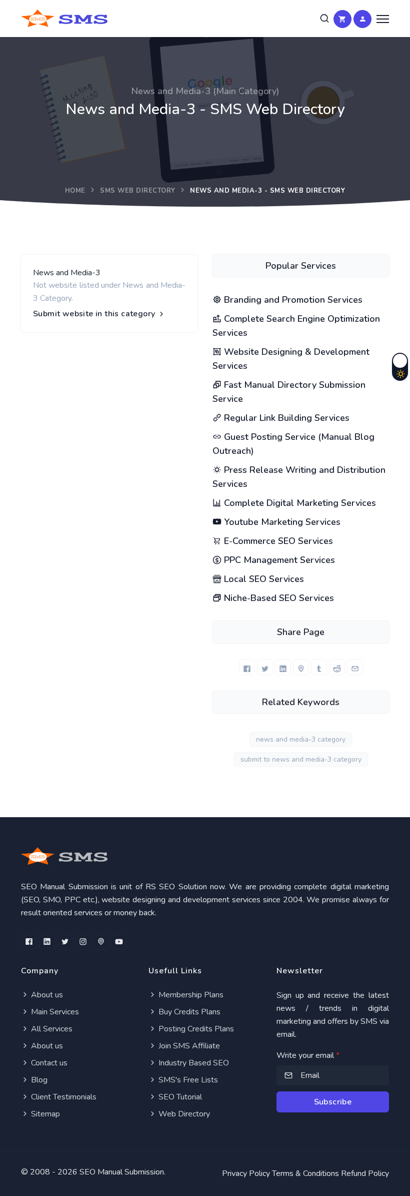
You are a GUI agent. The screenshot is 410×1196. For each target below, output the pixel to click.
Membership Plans (190, 994)
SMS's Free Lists (187, 1079)
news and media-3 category (301, 739)
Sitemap (44, 1113)
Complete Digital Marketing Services (299, 503)
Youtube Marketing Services (281, 522)
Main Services (54, 1011)
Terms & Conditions (305, 1173)
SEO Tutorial (179, 1096)
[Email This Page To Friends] (355, 667)
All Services (50, 1028)
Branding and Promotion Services (292, 300)
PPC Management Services (278, 560)
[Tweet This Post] (265, 667)
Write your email (308, 1055)
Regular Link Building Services (286, 418)
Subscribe (333, 1101)
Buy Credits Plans (188, 1011)
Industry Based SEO (192, 1062)
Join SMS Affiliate (188, 1045)
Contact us (48, 1062)
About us (46, 994)
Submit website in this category (95, 313)
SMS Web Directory (138, 190)
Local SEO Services (263, 579)
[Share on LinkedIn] (283, 667)
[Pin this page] (301, 667)
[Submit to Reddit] (337, 667)
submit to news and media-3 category (301, 759)
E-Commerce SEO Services (277, 541)
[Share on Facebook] (247, 667)
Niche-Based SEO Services (278, 598)
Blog (38, 1079)
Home (75, 190)
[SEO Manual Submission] (205, 856)
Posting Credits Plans (195, 1028)
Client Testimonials (62, 1096)
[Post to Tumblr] (319, 667)
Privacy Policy (246, 1173)
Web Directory (183, 1113)
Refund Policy (365, 1173)
